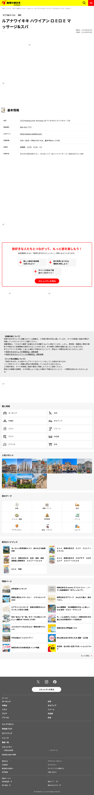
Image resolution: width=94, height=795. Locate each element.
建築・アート (47, 508)
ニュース (5, 738)
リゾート (57, 429)
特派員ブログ (7, 728)
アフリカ (11, 444)
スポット (30, 8)
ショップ (77, 530)
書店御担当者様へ (8, 768)
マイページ (54, 750)
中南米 (10, 421)
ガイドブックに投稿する (56, 768)
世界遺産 (47, 519)
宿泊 (77, 508)
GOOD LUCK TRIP (9, 754)
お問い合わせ (52, 772)
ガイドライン (52, 765)
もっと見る (85, 655)
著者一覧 (5, 742)
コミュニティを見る (47, 281)
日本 (55, 444)
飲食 (16, 508)
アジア (10, 437)
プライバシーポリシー (55, 761)
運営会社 (5, 761)
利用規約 (5, 765)
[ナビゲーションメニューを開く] (91, 3)
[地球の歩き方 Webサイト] (11, 2)
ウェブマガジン (8, 724)
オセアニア (58, 421)
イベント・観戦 (17, 519)
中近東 (56, 437)
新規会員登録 (8, 750)
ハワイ (9, 8)
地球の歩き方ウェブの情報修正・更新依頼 (22, 351)
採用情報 (5, 772)
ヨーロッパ (12, 413)
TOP (3, 8)
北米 (55, 413)
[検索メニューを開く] (84, 3)
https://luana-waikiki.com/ (31, 134)
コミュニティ (7, 747)
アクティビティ (17, 530)
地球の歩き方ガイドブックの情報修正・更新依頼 (24, 354)
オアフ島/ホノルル (19, 8)
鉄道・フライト (47, 530)
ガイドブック (7, 733)
